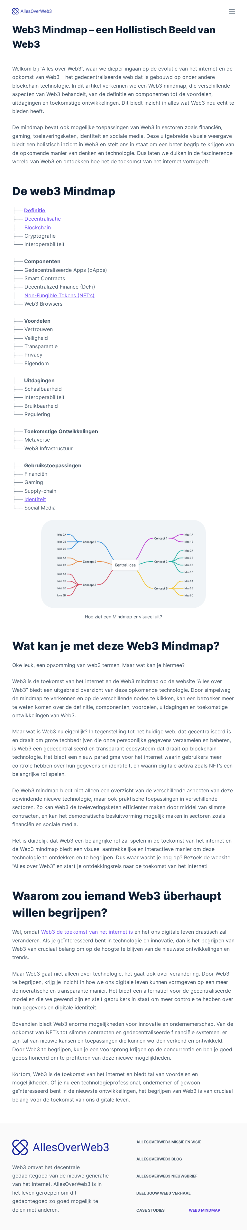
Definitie (34, 210)
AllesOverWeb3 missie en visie (168, 1141)
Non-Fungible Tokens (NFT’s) (59, 295)
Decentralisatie (42, 218)
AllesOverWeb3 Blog (159, 1159)
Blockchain (37, 227)
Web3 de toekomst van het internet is (87, 932)
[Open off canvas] (232, 11)
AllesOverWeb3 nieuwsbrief (166, 1176)
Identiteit (35, 499)
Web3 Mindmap (204, 1210)
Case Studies (150, 1210)
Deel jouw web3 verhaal (163, 1193)
